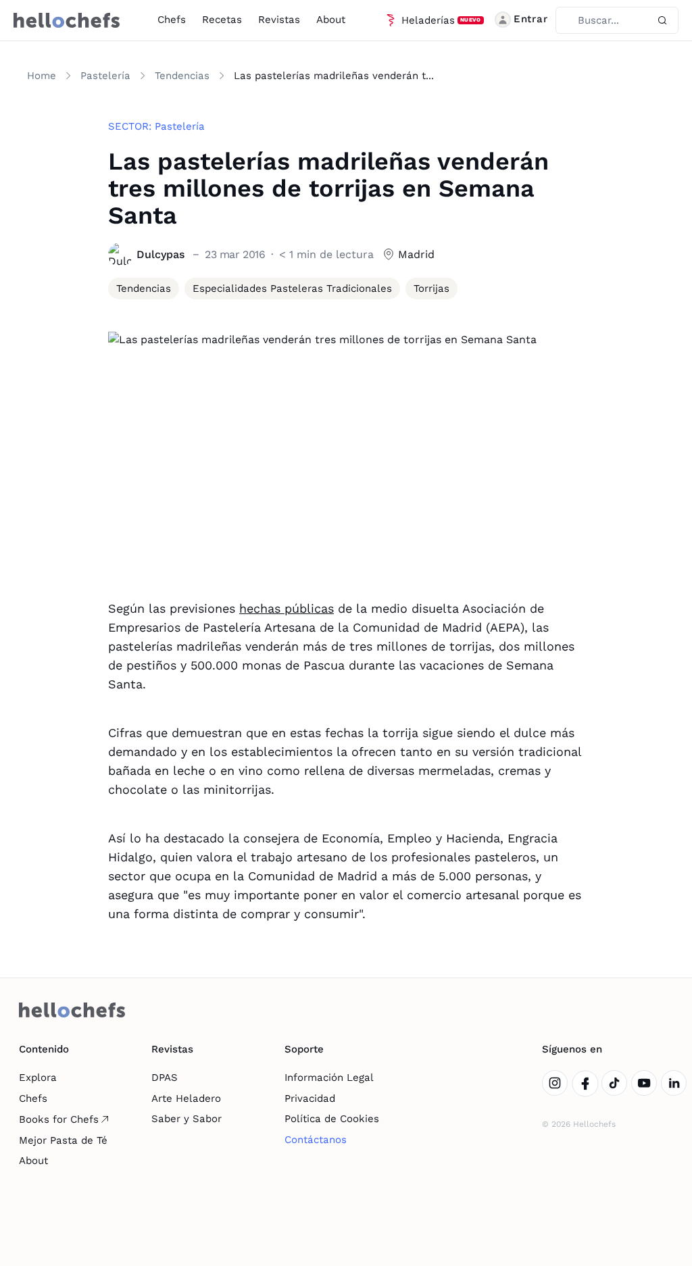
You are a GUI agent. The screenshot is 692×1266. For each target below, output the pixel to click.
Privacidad (310, 1098)
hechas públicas (286, 608)
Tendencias (182, 75)
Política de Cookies (332, 1119)
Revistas (279, 20)
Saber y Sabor (186, 1119)
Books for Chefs (59, 1119)
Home (41, 75)
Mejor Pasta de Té (63, 1140)
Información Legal (329, 1077)
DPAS (164, 1077)
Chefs (171, 20)
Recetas (222, 20)
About (330, 20)
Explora (38, 1077)
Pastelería (105, 75)
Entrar (531, 19)
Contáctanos (316, 1140)
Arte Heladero (186, 1098)
